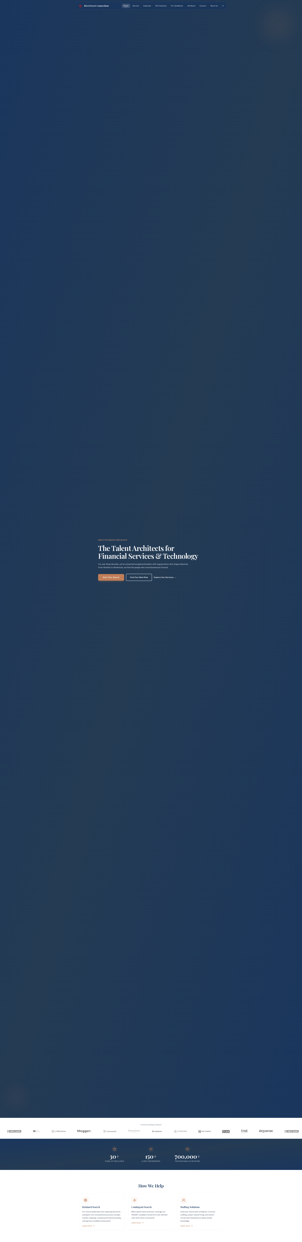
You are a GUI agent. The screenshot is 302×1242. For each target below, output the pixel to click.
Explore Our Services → (165, 577)
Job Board (191, 6)
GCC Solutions (161, 6)
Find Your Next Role (139, 577)
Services (136, 6)
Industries (147, 6)
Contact (202, 6)
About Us (214, 6)
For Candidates (177, 6)
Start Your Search (111, 577)
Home (126, 6)
